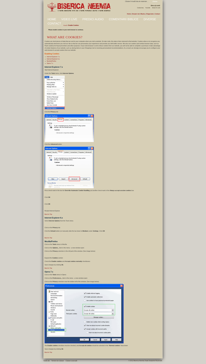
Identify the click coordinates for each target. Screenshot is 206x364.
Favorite (147, 7)
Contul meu (140, 7)
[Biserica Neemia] (79, 7)
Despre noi (135, 14)
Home (129, 14)
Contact (157, 14)
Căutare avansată (71, 361)
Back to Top (48, 214)
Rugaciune (150, 14)
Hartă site (47, 361)
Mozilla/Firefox (51, 61)
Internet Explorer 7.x (53, 57)
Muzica (143, 14)
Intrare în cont (156, 7)
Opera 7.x (50, 63)
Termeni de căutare (57, 361)
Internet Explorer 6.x (53, 59)
